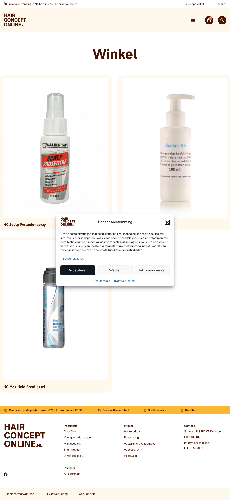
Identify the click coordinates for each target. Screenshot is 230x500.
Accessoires (132, 449)
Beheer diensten (73, 258)
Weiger (115, 270)
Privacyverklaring (123, 280)
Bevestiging (131, 437)
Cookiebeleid (101, 280)
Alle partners (72, 473)
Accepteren (78, 270)
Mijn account (72, 443)
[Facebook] (6, 474)
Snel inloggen (72, 449)
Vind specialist (194, 4)
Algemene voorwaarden (19, 494)
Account (220, 4)
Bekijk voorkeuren (152, 270)
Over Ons (70, 431)
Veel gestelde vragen (77, 437)
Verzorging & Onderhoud (139, 443)
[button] (167, 222)
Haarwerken (132, 431)
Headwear (130, 455)
